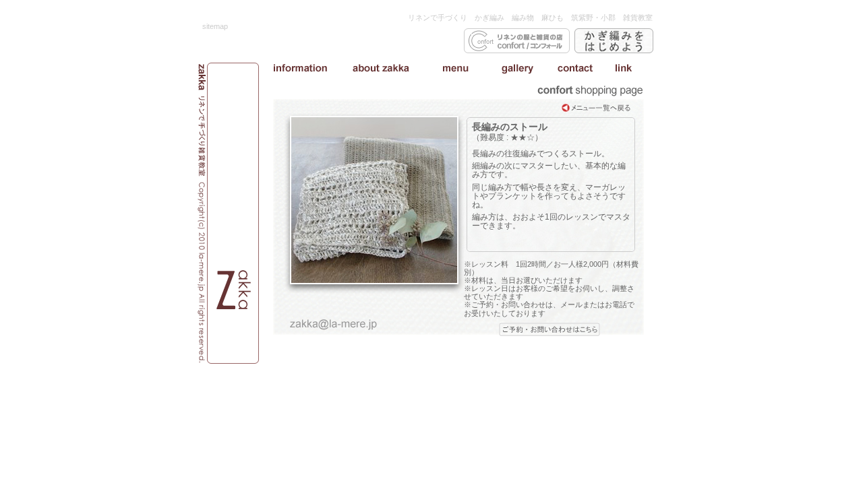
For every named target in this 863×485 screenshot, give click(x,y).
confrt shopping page (590, 91)
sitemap (215, 26)
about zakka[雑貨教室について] (381, 68)
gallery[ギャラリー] (517, 68)
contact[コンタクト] (574, 68)
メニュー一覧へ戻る (597, 107)
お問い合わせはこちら (549, 329)
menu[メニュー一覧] (455, 68)
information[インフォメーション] (300, 68)
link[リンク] (624, 68)
